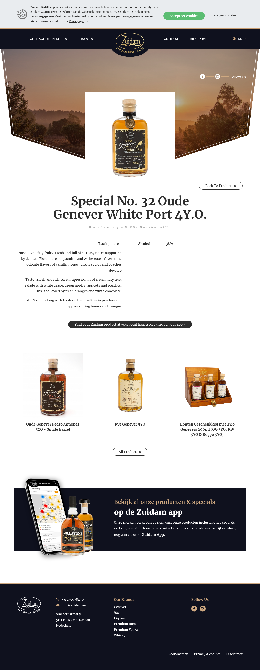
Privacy (74, 21)
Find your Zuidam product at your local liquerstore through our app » (130, 324)
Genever (106, 227)
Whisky (119, 635)
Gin (116, 612)
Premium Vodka (126, 630)
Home (92, 227)
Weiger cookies (225, 15)
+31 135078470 (72, 599)
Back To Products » (220, 186)
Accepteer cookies (184, 16)
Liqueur (120, 618)
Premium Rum (125, 624)
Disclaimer (234, 654)
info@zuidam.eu (73, 605)
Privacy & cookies (207, 654)
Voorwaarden (178, 654)
